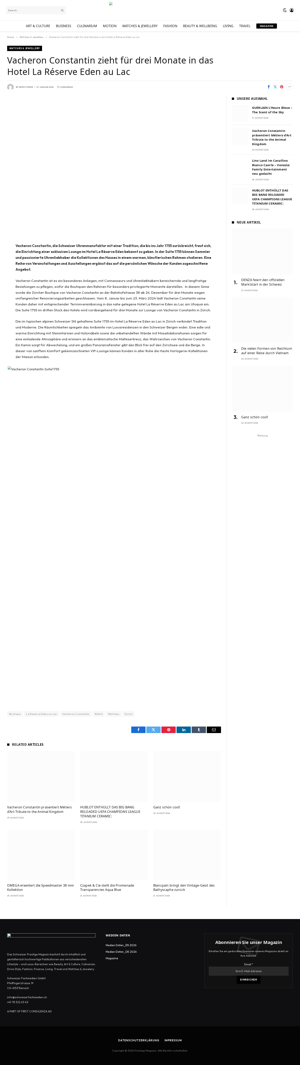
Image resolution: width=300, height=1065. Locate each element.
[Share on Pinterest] (282, 86)
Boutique (15, 714)
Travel (244, 26)
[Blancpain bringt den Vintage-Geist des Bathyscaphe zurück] (187, 854)
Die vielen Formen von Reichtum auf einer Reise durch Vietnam (266, 350)
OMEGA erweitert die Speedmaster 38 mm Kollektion (40, 887)
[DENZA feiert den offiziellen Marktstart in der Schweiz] (262, 252)
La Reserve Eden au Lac (41, 714)
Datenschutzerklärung (138, 1040)
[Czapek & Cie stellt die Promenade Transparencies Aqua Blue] (114, 854)
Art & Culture (38, 26)
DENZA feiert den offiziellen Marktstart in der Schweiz (262, 282)
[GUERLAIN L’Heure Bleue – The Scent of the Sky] (240, 113)
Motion (110, 26)
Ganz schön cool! (166, 807)
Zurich (128, 714)
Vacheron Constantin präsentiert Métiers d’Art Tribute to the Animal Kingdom (39, 809)
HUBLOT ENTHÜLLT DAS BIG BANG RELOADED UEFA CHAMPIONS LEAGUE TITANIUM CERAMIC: (110, 811)
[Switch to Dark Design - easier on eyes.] (285, 10)
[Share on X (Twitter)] (275, 86)
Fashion (170, 26)
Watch (98, 714)
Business (63, 26)
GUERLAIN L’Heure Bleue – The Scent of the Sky (272, 110)
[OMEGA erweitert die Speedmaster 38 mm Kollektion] (41, 854)
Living (228, 26)
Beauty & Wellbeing (200, 26)
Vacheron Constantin (75, 714)
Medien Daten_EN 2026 (121, 945)
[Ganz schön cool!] (187, 776)
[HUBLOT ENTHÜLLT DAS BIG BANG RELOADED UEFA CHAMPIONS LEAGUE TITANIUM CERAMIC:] (114, 776)
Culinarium (87, 26)
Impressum (173, 1040)
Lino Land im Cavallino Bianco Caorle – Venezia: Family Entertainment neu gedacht (271, 167)
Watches (113, 714)
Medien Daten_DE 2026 (121, 952)
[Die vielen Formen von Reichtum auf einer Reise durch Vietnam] (262, 320)
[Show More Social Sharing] (289, 86)
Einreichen (248, 979)
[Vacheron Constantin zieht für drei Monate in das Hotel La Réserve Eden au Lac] (114, 166)
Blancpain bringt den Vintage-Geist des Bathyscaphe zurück (184, 887)
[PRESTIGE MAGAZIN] (150, 10)
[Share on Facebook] (269, 86)
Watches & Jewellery (140, 26)
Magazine (267, 26)
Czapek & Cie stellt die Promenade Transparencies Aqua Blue (107, 887)
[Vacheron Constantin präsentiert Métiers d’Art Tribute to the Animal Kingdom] (41, 776)
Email (248, 964)
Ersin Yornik (26, 87)
